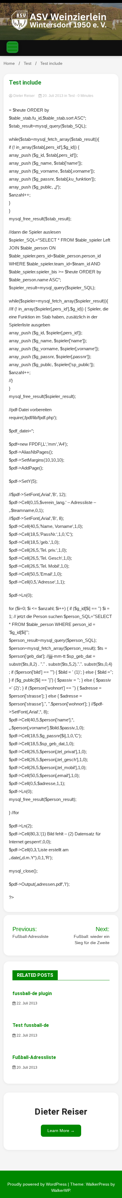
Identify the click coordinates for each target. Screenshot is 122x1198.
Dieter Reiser (24, 96)
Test (71, 96)
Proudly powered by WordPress (37, 1184)
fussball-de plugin (32, 993)
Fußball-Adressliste (34, 1057)
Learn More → (61, 1130)
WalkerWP (60, 1190)
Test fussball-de (30, 1025)
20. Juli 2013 (53, 96)
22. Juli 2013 (26, 1003)
